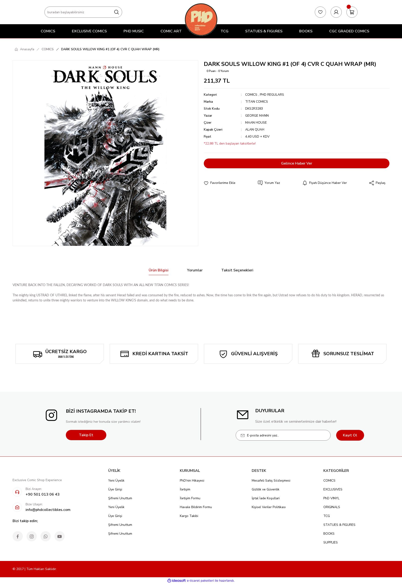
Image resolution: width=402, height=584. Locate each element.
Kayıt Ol (350, 435)
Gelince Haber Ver (296, 163)
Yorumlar (195, 270)
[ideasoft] (176, 580)
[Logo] (201, 19)
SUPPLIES (330, 542)
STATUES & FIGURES (339, 525)
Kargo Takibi (189, 516)
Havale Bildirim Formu (196, 507)
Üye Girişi (115, 489)
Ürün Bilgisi (158, 270)
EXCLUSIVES (332, 489)
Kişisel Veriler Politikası (269, 507)
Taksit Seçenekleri (237, 270)
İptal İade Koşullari (266, 498)
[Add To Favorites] (219, 183)
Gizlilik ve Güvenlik (265, 489)
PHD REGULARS (272, 94)
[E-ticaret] (200, 581)
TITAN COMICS (256, 101)
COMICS (251, 94)
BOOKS (329, 533)
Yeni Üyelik (116, 480)
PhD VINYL (331, 498)
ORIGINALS (331, 507)
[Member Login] (336, 12)
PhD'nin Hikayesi (192, 480)
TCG (326, 516)
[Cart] (352, 12)
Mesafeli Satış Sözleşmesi (271, 480)
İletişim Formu (190, 498)
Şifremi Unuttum (120, 498)
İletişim (185, 489)
